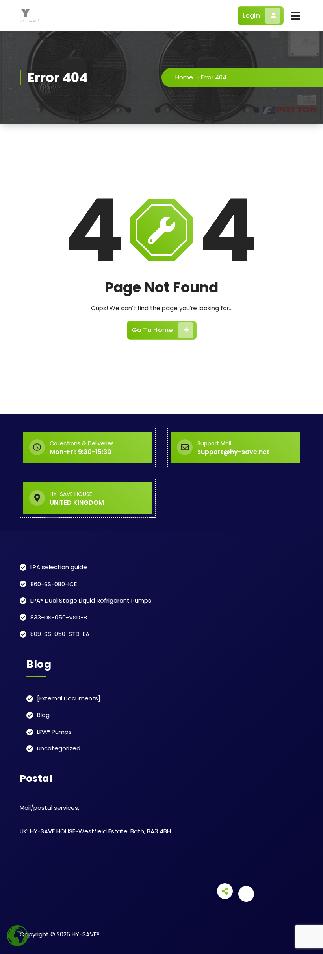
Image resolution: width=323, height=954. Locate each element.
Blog (43, 715)
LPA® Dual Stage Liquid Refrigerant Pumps (90, 600)
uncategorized (58, 748)
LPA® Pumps (54, 732)
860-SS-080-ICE (53, 584)
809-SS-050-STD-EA (59, 634)
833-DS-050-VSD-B (58, 617)
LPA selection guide (58, 567)
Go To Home (152, 330)
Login (251, 15)
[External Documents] (68, 698)
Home (184, 77)
